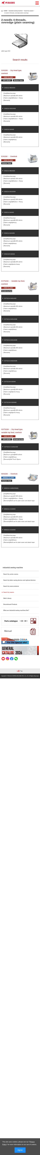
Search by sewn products (11, 586)
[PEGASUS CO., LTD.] (8, 4)
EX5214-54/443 (9, 212)
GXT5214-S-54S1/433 (11, 447)
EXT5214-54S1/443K (10, 340)
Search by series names (10, 574)
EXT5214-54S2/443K (10, 361)
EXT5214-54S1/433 (10, 298)
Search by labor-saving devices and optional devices (19, 580)
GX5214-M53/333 (9, 87)
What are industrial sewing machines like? (16, 610)
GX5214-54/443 (9, 129)
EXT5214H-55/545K (10, 402)
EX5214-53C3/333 (10, 191)
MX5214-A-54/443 (9, 530)
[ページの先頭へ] (20, 671)
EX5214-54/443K (9, 233)
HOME (5, 10)
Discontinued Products (10, 604)
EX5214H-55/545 (9, 254)
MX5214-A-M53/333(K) (11, 488)
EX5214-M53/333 (9, 171)
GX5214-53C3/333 (10, 108)
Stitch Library (7, 598)
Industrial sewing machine (16, 10)
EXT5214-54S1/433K (10, 319)
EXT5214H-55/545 (10, 381)
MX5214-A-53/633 (9, 509)
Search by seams (28, 10)
